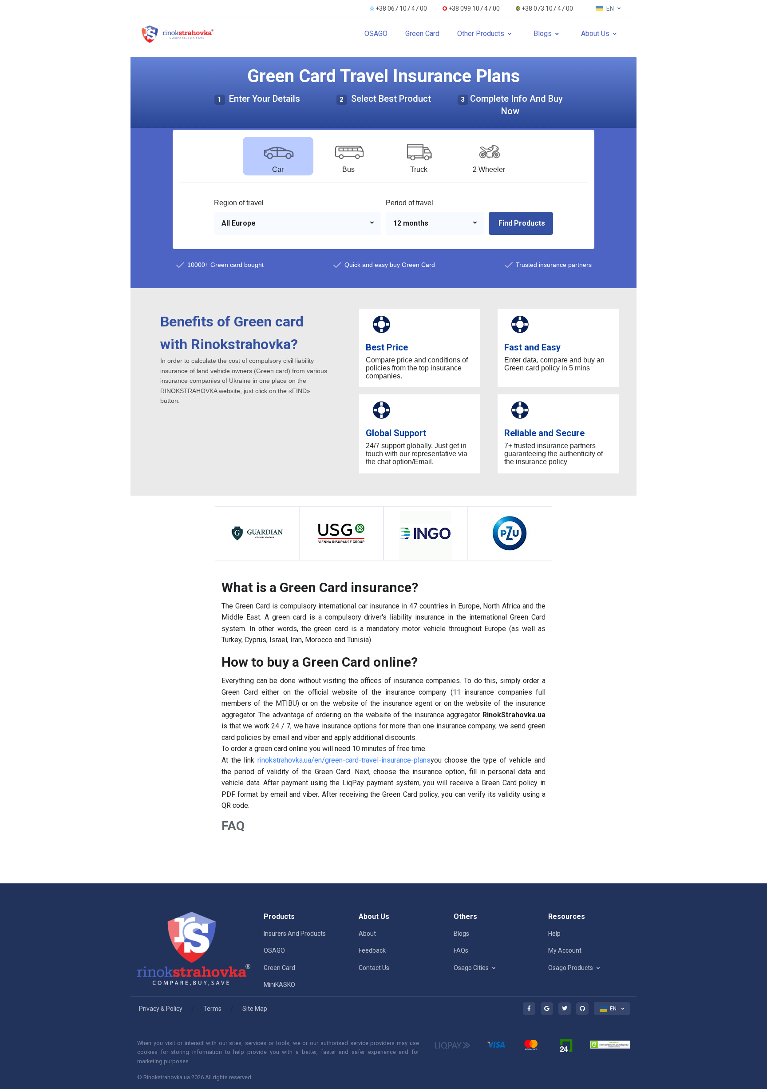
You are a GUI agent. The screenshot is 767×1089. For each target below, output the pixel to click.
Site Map (254, 1008)
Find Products (521, 223)
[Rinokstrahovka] (178, 34)
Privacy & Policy (160, 1008)
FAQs (461, 950)
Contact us (374, 967)
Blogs (543, 33)
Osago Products (570, 967)
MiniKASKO (279, 984)
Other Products (480, 33)
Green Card (422, 33)
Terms (212, 1008)
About (367, 933)
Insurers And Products (295, 933)
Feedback (372, 950)
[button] (297, 223)
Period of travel (409, 203)
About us (595, 33)
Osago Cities (471, 967)
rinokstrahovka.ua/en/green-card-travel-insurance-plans (344, 760)
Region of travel (239, 203)
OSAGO (375, 33)
